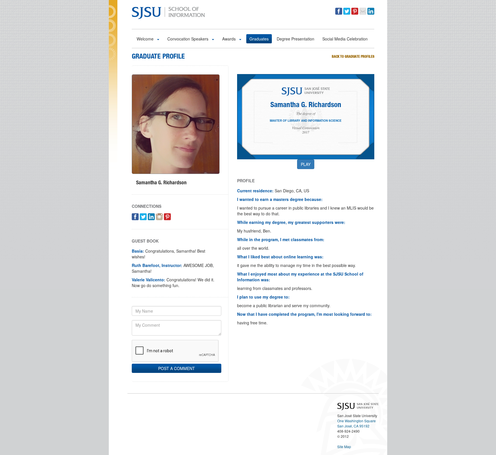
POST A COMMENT (176, 368)
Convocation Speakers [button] (188, 39)
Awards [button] (229, 39)
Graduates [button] (259, 39)
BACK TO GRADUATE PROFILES (353, 56)
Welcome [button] (146, 39)
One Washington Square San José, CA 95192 (356, 423)
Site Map (344, 446)
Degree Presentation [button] (295, 39)
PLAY (306, 164)
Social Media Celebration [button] (345, 39)
